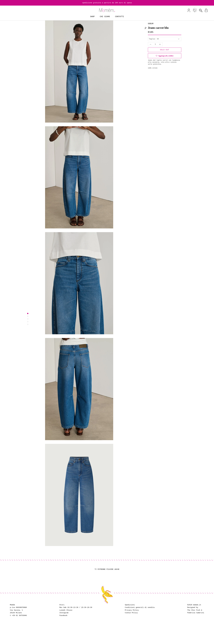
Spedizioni (130, 605)
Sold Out (164, 50)
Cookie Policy (131, 613)
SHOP (92, 17)
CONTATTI (119, 17)
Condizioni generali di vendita (140, 607)
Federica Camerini (195, 613)
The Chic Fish (193, 610)
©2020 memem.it (194, 605)
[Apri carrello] (206, 10)
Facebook (63, 615)
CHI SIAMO (105, 17)
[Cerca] (201, 10)
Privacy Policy (132, 610)
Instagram (63, 613)
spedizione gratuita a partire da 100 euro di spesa (107, 3)
